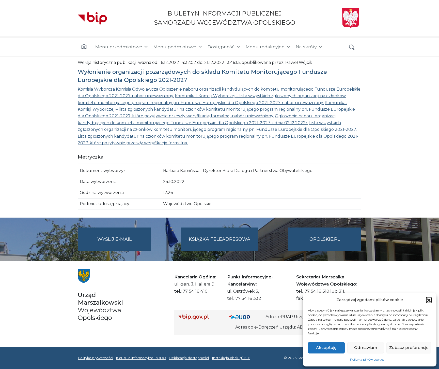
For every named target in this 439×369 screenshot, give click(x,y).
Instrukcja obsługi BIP (231, 358)
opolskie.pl (324, 239)
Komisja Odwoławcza (137, 89)
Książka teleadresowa (219, 239)
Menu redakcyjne (265, 46)
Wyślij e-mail (124, 243)
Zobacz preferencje (409, 347)
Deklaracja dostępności (189, 358)
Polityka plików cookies (367, 359)
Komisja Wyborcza (96, 89)
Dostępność (221, 46)
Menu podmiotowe (174, 46)
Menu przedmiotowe (118, 46)
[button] (428, 299)
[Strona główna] (84, 47)
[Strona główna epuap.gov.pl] (245, 317)
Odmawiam (365, 347)
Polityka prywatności (95, 358)
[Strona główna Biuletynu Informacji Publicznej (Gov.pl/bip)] (199, 317)
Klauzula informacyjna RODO (141, 358)
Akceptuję (326, 347)
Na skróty (306, 46)
